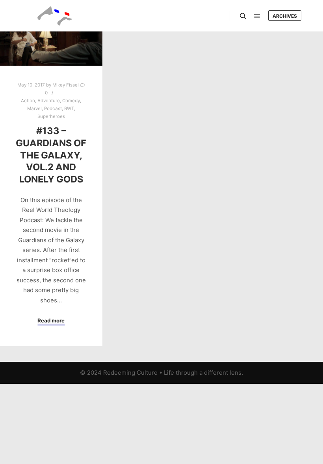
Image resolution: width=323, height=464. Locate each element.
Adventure (48, 100)
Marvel (34, 108)
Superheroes (51, 116)
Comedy (71, 100)
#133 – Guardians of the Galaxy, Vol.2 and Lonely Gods (51, 154)
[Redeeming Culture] (55, 15)
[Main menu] (257, 16)
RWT (69, 108)
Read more (51, 320)
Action (28, 100)
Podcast (53, 108)
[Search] (243, 16)
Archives (285, 16)
